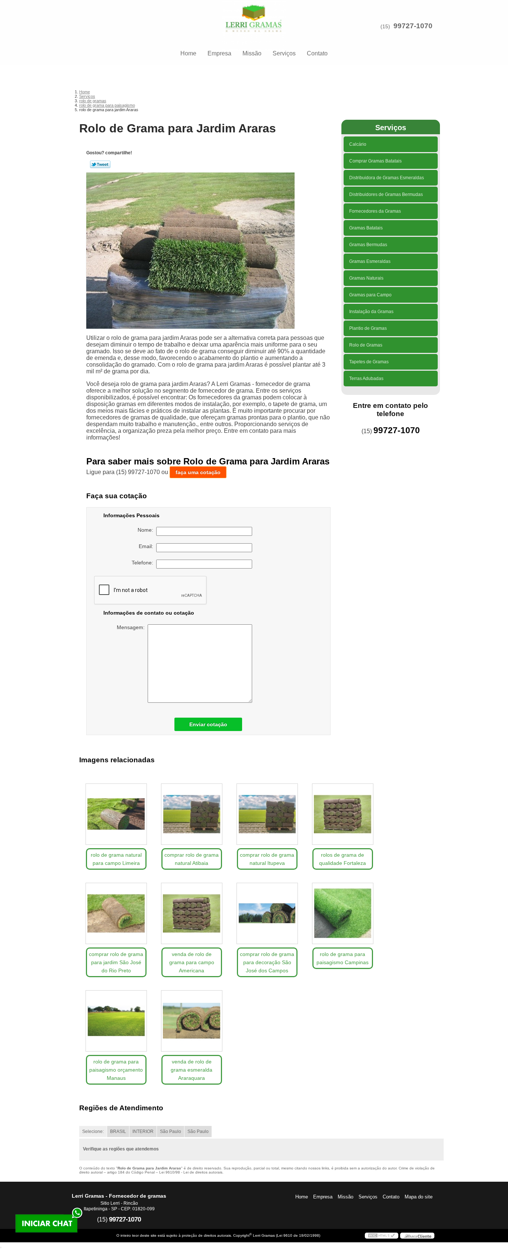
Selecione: (93, 1131)
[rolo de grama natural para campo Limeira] (116, 814)
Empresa (219, 53)
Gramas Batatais (366, 228)
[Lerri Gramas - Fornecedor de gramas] (254, 15)
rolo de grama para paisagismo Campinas (342, 958)
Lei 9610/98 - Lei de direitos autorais (190, 1172)
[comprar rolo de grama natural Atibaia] (192, 814)
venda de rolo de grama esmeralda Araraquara (191, 1070)
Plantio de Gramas (368, 328)
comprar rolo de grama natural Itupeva (267, 859)
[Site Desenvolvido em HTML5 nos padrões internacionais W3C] (381, 1236)
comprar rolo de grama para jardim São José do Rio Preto (116, 962)
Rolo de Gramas (365, 345)
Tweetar (100, 164)
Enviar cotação (208, 724)
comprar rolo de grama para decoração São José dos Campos (267, 962)
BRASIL (118, 1131)
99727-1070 (413, 26)
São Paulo (170, 1131)
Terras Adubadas (366, 378)
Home (188, 53)
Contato (317, 53)
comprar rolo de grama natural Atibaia (191, 859)
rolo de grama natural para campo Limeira (116, 859)
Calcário (357, 144)
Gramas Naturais (366, 278)
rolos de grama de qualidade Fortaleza (342, 859)
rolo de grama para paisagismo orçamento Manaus (116, 1070)
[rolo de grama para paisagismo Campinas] (343, 913)
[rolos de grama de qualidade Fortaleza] (343, 814)
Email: (147, 546)
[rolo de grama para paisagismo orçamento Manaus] (116, 1021)
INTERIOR (143, 1131)
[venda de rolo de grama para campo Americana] (192, 913)
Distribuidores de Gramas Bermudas (386, 194)
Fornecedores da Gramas (375, 211)
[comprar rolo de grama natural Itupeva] (267, 814)
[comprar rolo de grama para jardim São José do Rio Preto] (116, 913)
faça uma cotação (198, 472)
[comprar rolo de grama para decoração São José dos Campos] (267, 913)
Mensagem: (132, 627)
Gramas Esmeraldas (369, 261)
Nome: (147, 530)
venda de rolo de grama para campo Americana (191, 962)
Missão (251, 53)
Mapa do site (419, 1197)
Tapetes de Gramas (369, 361)
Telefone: (144, 563)
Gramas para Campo (370, 294)
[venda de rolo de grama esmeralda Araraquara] (192, 1021)
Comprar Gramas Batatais (375, 161)
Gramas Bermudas (368, 244)
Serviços (284, 53)
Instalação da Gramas (371, 311)
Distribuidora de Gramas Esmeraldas (386, 177)
